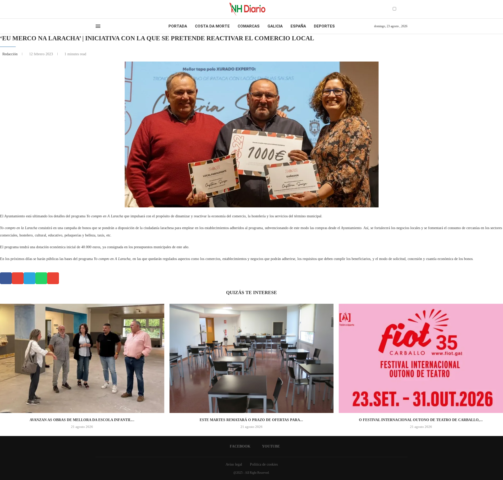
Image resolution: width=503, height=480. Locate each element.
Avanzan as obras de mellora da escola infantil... (82, 420)
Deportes (324, 26)
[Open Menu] (98, 26)
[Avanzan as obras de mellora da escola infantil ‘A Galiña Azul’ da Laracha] (82, 358)
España (298, 26)
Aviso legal (234, 464)
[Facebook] (97, 9)
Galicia (275, 26)
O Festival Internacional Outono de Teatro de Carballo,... (421, 420)
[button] (6, 278)
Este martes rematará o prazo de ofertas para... (251, 420)
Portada (177, 26)
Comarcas (249, 26)
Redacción (10, 54)
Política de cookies (264, 464)
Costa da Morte (212, 26)
